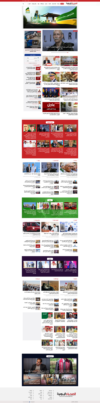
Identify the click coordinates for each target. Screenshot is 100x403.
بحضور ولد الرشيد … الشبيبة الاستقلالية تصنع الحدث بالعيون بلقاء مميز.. (71, 271)
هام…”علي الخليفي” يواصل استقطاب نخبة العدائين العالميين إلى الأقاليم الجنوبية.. (70, 212)
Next (44, 41)
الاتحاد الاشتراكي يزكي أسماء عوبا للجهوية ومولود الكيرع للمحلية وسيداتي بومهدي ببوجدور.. (30, 271)
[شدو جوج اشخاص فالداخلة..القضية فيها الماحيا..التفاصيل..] (32, 40)
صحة (63, 340)
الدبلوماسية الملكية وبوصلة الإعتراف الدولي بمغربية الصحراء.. (31, 102)
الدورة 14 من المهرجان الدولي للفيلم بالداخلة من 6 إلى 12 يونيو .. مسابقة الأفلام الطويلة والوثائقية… (32, 381)
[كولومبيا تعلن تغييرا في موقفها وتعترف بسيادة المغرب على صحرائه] (51, 93)
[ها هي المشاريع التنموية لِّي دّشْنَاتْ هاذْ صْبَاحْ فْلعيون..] (71, 343)
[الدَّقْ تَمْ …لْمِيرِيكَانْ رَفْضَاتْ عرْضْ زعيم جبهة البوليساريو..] (71, 315)
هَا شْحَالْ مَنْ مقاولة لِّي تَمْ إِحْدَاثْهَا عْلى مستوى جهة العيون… (66, 245)
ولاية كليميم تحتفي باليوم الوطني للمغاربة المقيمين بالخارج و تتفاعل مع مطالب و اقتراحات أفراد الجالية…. (70, 68)
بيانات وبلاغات (49, 393)
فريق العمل (69, 0)
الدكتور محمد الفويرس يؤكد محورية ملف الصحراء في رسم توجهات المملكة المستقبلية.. (37, 372)
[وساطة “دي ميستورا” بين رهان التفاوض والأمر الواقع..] (39, 107)
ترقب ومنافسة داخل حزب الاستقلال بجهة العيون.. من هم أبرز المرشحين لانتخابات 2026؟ (52, 68)
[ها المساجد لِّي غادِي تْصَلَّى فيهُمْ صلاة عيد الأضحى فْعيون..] (31, 286)
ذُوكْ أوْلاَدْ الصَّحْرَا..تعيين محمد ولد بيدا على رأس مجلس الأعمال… (66, 241)
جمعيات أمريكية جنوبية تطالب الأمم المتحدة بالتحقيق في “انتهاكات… (48, 182)
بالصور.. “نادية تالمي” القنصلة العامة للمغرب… (30, 303)
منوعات (50, 397)
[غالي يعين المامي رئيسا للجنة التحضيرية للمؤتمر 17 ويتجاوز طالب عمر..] (50, 167)
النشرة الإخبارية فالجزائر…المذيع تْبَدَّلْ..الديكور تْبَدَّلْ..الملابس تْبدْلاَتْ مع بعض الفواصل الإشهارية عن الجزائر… (57, 135)
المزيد (29, 3)
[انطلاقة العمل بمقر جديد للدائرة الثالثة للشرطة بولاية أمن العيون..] (68, 286)
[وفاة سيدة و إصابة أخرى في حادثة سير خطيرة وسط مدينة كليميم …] (31, 227)
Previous (75, 41)
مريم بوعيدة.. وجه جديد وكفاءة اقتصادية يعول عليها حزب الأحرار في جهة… (66, 182)
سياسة (58, 3)
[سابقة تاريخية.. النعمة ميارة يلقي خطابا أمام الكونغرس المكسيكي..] (56, 300)
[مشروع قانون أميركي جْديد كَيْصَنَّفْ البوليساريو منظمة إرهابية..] (75, 187)
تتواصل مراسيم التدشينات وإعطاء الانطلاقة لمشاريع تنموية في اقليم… (29, 186)
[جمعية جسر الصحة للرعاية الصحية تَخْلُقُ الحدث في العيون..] (59, 343)
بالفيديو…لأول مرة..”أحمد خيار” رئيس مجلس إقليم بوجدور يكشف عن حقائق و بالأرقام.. (71, 134)
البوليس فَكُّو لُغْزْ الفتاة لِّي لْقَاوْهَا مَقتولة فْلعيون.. (30, 67)
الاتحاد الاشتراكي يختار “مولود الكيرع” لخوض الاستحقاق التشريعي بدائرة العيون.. (43, 271)
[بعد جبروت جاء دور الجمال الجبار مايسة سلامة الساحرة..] (57, 264)
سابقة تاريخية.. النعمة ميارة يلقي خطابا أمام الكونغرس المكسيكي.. (48, 299)
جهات (38, 3)
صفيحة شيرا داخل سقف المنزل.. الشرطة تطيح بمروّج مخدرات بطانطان (69, 83)
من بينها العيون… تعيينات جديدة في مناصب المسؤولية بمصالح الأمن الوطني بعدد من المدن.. (51, 84)
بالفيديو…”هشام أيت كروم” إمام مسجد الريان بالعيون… (29, 307)
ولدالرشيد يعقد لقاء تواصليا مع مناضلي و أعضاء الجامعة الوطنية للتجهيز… (48, 193)
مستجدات (63, 313)
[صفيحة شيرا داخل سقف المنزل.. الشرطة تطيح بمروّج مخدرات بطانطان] (69, 77)
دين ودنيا (50, 390)
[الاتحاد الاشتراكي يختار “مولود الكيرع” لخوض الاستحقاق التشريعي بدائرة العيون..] (43, 264)
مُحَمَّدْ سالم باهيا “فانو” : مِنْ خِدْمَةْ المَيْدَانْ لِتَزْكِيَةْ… (32, 174)
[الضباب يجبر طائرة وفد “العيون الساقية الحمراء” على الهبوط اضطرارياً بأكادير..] (38, 250)
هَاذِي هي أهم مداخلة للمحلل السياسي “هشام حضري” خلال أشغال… (48, 251)
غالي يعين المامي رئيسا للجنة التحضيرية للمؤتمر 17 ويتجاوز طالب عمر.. (60, 48)
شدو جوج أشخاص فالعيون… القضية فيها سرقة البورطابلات (29, 241)
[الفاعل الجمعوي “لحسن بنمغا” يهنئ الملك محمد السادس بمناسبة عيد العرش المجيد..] (47, 315)
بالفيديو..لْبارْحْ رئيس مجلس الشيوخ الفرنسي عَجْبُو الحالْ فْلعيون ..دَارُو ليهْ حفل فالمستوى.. (44, 135)
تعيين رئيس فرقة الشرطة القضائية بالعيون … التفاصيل (30, 82)
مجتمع (46, 3)
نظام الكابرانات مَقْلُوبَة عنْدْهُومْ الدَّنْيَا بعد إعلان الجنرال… (66, 299)
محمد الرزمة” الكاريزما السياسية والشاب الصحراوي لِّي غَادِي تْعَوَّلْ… (47, 241)
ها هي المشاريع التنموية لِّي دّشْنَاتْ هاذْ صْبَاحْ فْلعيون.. (72, 347)
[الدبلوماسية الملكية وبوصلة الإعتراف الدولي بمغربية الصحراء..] (39, 102)
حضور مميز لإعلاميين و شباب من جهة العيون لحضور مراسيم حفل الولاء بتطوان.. (30, 73)
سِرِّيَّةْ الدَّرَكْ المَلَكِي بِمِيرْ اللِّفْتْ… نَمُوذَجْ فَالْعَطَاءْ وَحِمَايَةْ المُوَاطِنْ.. (70, 113)
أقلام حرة (30, 392)
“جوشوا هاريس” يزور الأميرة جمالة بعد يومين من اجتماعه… (47, 308)
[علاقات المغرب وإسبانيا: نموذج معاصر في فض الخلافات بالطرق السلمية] (39, 96)
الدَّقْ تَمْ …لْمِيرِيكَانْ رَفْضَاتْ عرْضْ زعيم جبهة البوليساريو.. (72, 320)
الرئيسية (62, 3)
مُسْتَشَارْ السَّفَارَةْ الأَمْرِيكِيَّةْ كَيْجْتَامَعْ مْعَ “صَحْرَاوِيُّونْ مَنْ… (59, 320)
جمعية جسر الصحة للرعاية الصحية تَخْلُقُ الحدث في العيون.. (60, 348)
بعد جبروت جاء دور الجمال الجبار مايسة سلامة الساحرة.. (57, 270)
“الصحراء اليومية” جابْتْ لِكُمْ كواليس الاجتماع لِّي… (67, 250)
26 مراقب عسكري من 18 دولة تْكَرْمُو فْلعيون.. (48, 304)
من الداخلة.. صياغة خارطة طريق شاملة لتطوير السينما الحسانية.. (68, 382)
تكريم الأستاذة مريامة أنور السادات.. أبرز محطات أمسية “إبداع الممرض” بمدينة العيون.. (50, 381)
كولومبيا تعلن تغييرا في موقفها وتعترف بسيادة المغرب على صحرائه (52, 99)
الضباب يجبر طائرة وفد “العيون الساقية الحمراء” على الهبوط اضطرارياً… (29, 250)
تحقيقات (39, 31)
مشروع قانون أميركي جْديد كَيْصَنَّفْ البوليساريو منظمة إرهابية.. (66, 186)
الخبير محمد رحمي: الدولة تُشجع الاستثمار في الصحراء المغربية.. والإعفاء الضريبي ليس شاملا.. (31, 90)
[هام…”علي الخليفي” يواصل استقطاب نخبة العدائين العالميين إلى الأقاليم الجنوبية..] (70, 205)
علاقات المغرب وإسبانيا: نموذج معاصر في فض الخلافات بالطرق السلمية (31, 96)
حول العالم (40, 393)
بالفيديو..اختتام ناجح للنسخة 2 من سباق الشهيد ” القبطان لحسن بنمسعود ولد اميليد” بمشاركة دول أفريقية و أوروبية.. (57, 212)
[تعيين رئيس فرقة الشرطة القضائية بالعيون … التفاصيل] (38, 83)
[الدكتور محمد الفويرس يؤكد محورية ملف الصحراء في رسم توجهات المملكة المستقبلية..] (36, 366)
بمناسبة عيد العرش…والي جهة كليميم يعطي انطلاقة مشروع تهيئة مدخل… (29, 192)
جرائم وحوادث (34, 3)
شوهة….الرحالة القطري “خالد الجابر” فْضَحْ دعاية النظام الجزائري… (67, 304)
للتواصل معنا (76, 0)
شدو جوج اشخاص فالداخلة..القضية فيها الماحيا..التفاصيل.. (32, 50)
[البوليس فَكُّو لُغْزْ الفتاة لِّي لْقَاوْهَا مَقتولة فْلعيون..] (38, 68)
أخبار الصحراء (54, 3)
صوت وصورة (50, 392)
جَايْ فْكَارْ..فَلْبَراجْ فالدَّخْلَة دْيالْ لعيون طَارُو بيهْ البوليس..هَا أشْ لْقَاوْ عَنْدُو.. (51, 113)
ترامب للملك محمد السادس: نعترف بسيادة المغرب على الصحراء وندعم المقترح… (66, 192)
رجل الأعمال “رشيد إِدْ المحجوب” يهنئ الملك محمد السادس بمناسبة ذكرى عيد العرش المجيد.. (72, 335)
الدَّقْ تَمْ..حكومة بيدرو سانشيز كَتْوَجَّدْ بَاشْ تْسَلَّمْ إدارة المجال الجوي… (51, 292)
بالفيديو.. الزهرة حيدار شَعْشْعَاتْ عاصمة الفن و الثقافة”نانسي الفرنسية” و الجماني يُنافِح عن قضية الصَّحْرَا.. (43, 150)
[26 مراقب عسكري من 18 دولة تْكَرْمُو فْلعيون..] (56, 304)
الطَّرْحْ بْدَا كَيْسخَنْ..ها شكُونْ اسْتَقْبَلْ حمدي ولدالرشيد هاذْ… (29, 181)
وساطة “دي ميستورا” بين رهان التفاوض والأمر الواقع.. (31, 106)
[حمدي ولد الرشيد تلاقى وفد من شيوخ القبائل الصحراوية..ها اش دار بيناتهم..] (69, 93)
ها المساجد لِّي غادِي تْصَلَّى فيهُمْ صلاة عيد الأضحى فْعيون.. (32, 292)
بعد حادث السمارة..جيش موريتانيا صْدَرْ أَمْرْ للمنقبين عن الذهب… (66, 309)
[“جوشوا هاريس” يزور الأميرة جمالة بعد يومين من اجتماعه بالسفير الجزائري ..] (56, 309)
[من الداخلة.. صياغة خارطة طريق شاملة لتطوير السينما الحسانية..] (68, 379)
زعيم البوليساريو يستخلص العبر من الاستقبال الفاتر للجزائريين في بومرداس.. (69, 174)
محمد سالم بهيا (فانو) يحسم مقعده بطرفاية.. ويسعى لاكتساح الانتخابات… (48, 187)
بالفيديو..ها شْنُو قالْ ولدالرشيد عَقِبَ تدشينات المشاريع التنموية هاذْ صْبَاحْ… (48, 335)
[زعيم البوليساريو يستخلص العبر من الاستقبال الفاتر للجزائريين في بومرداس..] (68, 167)
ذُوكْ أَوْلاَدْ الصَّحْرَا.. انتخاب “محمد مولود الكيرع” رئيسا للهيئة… (51, 233)
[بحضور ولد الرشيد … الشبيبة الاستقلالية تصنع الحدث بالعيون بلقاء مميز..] (70, 264)
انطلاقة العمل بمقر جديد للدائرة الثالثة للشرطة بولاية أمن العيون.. (70, 292)
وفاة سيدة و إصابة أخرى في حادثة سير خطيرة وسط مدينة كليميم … (31, 233)
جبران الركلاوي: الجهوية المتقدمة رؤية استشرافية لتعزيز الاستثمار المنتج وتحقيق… (69, 233)
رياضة (41, 395)
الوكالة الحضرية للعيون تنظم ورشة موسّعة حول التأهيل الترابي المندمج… (47, 246)
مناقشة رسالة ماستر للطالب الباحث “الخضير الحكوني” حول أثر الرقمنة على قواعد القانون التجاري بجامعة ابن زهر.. (63, 372)
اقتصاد (50, 3)
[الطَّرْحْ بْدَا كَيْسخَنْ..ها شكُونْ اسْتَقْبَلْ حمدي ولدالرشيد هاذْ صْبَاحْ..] (38, 182)
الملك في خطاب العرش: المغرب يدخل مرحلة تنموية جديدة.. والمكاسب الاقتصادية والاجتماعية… (60, 335)
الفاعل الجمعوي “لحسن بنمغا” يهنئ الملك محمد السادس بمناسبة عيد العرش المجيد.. (47, 322)
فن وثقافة (42, 3)
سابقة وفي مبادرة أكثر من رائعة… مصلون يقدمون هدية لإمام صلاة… (29, 298)
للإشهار (73, 0)
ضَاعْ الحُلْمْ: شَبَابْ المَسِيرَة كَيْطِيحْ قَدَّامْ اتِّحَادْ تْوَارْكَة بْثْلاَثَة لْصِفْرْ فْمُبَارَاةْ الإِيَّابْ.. (43, 212)
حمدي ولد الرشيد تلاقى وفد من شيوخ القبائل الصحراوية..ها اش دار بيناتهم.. (70, 99)
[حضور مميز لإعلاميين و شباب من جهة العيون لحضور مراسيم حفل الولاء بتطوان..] (38, 73)
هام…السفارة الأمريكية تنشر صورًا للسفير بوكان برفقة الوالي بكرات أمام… (47, 348)
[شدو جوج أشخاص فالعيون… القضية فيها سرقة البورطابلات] (38, 241)
